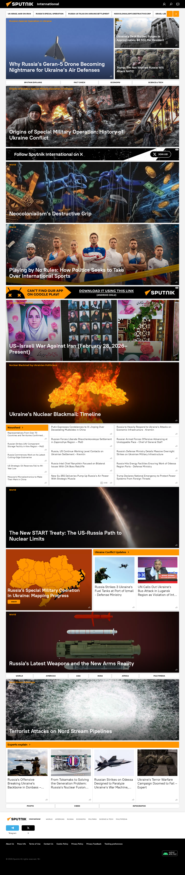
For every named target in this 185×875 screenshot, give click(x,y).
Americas (59, 819)
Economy (81, 819)
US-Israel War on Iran (21, 303)
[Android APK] (170, 854)
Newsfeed (14, 428)
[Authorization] (164, 4)
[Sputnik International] (20, 7)
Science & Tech (106, 819)
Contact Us (48, 844)
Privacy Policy (77, 844)
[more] (111, 76)
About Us (10, 844)
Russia (70, 819)
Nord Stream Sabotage (22, 682)
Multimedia (121, 819)
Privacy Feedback (93, 844)
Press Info (21, 844)
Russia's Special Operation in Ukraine (30, 21)
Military (92, 819)
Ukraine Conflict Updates (110, 552)
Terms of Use (34, 844)
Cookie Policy (62, 844)
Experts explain (17, 745)
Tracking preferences (114, 844)
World (119, 21)
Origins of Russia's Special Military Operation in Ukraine (41, 89)
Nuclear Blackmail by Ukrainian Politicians (33, 365)
